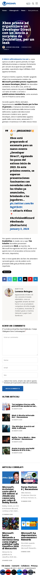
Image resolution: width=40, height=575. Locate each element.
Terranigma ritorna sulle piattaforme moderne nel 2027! (23, 406)
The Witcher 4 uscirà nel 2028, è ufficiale (23, 427)
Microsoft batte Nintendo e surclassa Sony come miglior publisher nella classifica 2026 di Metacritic (10, 541)
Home (4, 10)
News (23, 10)
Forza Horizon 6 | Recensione (29, 488)
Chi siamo (6, 566)
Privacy (34, 566)
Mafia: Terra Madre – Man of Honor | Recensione (24, 438)
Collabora (25, 566)
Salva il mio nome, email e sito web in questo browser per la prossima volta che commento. (20, 382)
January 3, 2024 (19, 228)
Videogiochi (14, 10)
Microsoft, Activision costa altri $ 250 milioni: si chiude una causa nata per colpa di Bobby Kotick (10, 494)
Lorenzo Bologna (12, 47)
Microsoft (7, 272)
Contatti (15, 566)
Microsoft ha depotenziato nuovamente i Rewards (29, 536)
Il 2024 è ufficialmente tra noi (15, 59)
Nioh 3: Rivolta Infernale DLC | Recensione (23, 416)
